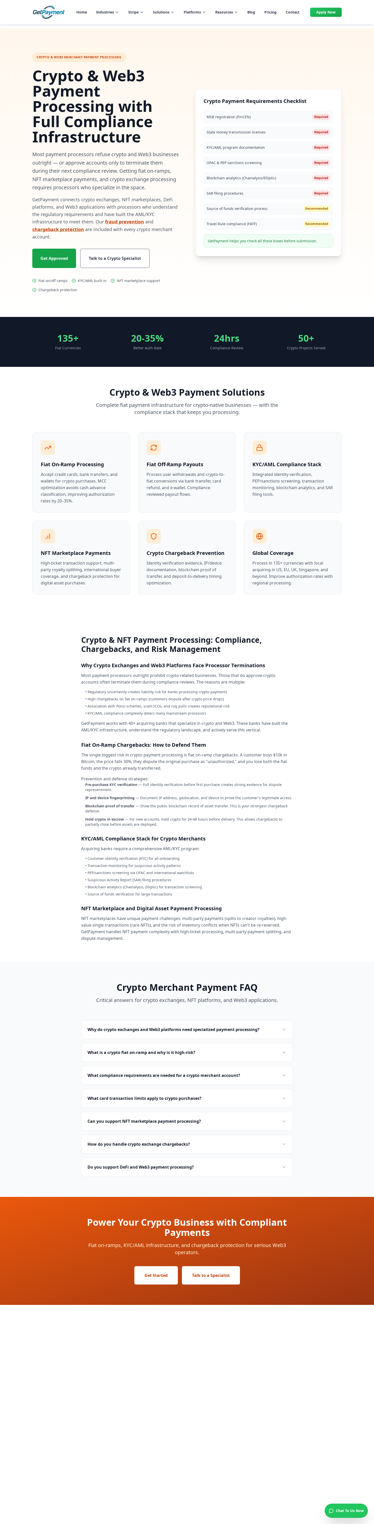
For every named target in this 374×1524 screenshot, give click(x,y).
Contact (292, 12)
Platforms (192, 12)
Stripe (133, 12)
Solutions (161, 12)
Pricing (270, 12)
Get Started (156, 1275)
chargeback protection (58, 229)
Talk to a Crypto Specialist (115, 258)
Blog (251, 12)
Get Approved (54, 258)
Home (81, 12)
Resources (224, 12)
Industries (105, 12)
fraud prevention (124, 222)
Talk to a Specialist (211, 1275)
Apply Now (326, 12)
